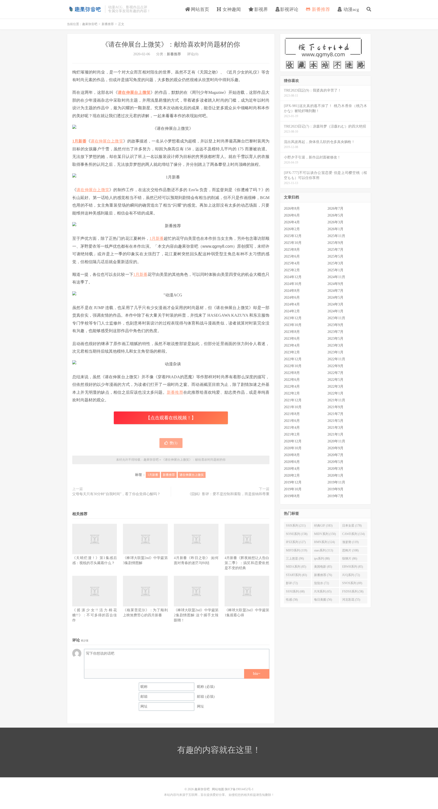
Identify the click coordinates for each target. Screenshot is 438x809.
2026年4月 (292, 222)
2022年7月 (335, 373)
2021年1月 (335, 434)
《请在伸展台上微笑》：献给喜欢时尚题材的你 (171, 44)
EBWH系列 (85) (352, 566)
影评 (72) (292, 583)
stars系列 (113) (323, 550)
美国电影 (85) (323, 566)
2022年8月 (292, 373)
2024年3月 (335, 304)
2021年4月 (292, 427)
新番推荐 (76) (323, 575)
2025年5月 (335, 256)
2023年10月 (293, 325)
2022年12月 (293, 359)
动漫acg (350, 9)
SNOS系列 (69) (352, 583)
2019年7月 (335, 496)
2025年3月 (335, 263)
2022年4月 (292, 386)
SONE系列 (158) (296, 534)
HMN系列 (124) (324, 542)
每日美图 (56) (323, 599)
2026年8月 (292, 208)
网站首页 (199, 9)
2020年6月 (292, 462)
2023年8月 (292, 332)
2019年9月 (335, 489)
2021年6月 (292, 421)
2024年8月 (292, 291)
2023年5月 (335, 338)
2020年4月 (292, 469)
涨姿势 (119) (350, 542)
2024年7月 (335, 291)
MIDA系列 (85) (296, 566)
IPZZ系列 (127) (296, 542)
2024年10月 (293, 284)
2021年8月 (292, 414)
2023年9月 (335, 325)
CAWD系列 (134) (353, 534)
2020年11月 (336, 441)
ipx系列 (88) (322, 558)
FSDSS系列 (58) (352, 591)
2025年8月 (292, 249)
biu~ (256, 673)
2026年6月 (292, 215)
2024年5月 (335, 297)
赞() (173, 443)
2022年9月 (335, 366)
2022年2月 (292, 393)
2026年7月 (335, 208)
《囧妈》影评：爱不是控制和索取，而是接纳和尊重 (228, 494)
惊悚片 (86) (349, 558)
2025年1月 (335, 270)
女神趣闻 (231, 9)
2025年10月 (293, 243)
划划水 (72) (321, 583)
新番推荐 (320, 9)
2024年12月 (293, 277)
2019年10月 (293, 489)
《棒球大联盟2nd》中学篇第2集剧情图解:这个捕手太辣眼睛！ (196, 615)
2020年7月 (335, 455)
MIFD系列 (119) (296, 550)
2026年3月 (335, 222)
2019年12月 (293, 482)
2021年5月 (335, 421)
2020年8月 (292, 455)
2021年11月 (336, 400)
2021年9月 (335, 407)
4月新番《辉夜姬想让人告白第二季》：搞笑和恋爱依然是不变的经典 (247, 563)
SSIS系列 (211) (296, 525)
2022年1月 (335, 393)
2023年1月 (335, 352)
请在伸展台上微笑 (134, 92)
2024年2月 (292, 311)
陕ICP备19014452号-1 (239, 789)
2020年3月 (335, 469)
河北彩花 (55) (351, 599)
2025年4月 (292, 263)
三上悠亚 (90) (295, 558)
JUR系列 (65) (323, 591)
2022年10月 (293, 366)
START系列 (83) (296, 575)
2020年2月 (292, 475)
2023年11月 (336, 318)
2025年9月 (335, 243)
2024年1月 (335, 311)
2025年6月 (292, 256)
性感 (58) (292, 599)
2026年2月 (292, 229)
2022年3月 (335, 386)
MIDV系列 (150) (325, 534)
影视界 (260, 9)
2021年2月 (292, 434)
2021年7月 (335, 414)
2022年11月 (336, 359)
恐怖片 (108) (350, 550)
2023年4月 (292, 345)
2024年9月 (335, 284)
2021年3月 (335, 427)
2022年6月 (292, 380)
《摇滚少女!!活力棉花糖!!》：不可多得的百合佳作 (94, 615)
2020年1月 (335, 475)
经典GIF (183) (323, 525)
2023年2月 (292, 352)
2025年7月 (335, 249)
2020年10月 (293, 448)
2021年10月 (293, 407)
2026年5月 (335, 215)
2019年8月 (292, 496)
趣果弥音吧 (84, 9)
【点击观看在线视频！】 (171, 417)
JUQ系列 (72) (351, 575)
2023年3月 (335, 345)
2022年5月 (335, 380)
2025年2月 (292, 270)
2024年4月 (292, 304)
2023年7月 (335, 332)
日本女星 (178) (352, 525)
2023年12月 (293, 318)
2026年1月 (335, 229)
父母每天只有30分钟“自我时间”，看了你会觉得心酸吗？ (116, 494)
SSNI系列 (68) (295, 591)
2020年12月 (293, 441)
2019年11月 (336, 482)
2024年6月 (292, 297)
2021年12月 (293, 400)
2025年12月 (293, 236)
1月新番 (79, 141)
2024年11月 (336, 277)
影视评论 (289, 9)
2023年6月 (292, 338)
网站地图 (218, 789)
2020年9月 (335, 448)
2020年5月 (335, 462)
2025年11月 (336, 236)
